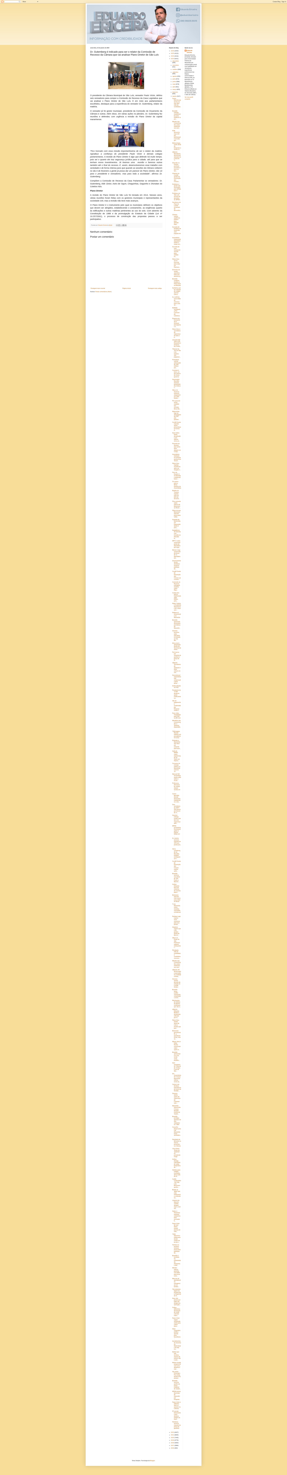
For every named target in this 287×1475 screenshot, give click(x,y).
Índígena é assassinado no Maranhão (176, 615)
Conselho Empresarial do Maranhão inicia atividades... (176, 1132)
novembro (176, 65)
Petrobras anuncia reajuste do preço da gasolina (176, 1425)
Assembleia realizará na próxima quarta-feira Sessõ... (176, 458)
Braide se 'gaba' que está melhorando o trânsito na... (176, 1194)
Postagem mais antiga (155, 288)
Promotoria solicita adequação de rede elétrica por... (176, 364)
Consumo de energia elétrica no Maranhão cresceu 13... (176, 767)
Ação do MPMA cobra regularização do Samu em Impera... (176, 756)
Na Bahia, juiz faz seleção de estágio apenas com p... (176, 291)
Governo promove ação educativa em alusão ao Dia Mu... (176, 635)
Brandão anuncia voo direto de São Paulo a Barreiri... (176, 877)
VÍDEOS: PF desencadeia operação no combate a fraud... (176, 973)
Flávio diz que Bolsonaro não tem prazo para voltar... (176, 514)
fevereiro (175, 92)
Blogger (152, 1460)
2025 (172, 53)
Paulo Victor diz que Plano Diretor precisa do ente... (176, 1227)
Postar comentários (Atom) (103, 291)
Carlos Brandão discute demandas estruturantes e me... (176, 798)
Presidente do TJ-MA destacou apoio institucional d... (176, 694)
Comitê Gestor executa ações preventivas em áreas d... (176, 426)
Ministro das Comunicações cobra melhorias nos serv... (176, 125)
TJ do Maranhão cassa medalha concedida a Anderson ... (176, 909)
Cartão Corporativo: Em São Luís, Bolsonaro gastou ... (176, 1183)
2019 (172, 1440)
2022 (172, 1432)
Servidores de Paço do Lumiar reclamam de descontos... (176, 207)
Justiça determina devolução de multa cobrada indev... (176, 1311)
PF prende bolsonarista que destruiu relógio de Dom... (176, 1415)
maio (174, 84)
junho (174, 81)
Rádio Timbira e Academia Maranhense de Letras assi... (176, 607)
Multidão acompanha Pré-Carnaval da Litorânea (176, 312)
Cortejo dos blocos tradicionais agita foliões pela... (176, 597)
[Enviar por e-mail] (117, 225)
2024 (172, 56)
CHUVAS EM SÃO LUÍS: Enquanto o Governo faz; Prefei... (176, 343)
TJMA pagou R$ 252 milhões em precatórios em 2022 (176, 735)
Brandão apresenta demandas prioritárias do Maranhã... (176, 624)
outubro (175, 69)
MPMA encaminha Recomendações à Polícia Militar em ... (176, 830)
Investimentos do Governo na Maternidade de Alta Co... (176, 1345)
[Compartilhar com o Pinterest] (125, 225)
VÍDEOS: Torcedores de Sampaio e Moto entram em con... (176, 667)
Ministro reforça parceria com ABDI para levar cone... (176, 1272)
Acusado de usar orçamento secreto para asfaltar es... (176, 251)
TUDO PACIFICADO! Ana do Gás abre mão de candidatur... (176, 103)
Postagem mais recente (98, 288)
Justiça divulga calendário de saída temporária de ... (176, 1163)
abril (174, 87)
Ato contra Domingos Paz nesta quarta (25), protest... (176, 1375)
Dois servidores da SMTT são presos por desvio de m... (176, 808)
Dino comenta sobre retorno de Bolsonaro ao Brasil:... (176, 505)
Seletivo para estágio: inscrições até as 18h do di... (176, 1173)
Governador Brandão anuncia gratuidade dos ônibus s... (176, 383)
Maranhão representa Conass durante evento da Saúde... (176, 1110)
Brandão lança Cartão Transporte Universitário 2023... (176, 994)
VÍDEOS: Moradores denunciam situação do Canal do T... (176, 156)
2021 (172, 1435)
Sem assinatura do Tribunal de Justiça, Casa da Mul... (176, 1067)
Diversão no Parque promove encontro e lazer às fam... (176, 167)
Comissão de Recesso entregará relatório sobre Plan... (176, 586)
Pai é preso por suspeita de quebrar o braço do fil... (176, 656)
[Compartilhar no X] (121, 225)
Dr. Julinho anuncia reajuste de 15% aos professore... (176, 842)
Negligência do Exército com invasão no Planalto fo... (176, 534)
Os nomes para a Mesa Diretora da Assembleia (176, 485)
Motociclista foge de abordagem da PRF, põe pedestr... (176, 415)
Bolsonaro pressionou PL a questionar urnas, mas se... (176, 1035)
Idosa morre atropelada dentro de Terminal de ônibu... (176, 646)
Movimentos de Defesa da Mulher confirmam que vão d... (176, 1004)
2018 (172, 1443)
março (175, 89)
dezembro (176, 61)
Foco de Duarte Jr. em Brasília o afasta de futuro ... (176, 476)
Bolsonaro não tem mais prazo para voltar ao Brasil (176, 898)
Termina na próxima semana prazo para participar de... (176, 1249)
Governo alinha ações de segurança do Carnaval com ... (176, 1098)
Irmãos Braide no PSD (176, 686)
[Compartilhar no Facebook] (123, 225)
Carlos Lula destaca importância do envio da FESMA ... (176, 1088)
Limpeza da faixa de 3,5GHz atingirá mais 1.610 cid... (176, 1204)
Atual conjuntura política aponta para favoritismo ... (176, 1333)
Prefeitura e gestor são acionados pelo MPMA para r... (176, 187)
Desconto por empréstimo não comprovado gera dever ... (176, 679)
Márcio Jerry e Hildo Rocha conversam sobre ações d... (176, 1045)
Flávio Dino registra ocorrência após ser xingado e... (176, 467)
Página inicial (126, 288)
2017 (172, 1445)
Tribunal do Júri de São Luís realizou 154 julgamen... (176, 353)
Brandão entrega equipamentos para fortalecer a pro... (176, 115)
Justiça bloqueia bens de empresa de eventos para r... (176, 888)
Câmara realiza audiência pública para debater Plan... (176, 219)
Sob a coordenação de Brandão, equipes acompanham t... (176, 853)
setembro (175, 72)
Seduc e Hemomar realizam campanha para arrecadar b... (176, 1216)
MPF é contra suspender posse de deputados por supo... (176, 544)
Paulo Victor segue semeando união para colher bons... (176, 1322)
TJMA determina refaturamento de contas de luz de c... (176, 1238)
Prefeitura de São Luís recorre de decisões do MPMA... (176, 197)
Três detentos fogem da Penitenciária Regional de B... (176, 1292)
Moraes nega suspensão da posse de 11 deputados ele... (176, 554)
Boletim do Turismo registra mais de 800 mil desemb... (176, 494)
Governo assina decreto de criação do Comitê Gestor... (176, 983)
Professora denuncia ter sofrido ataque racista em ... (176, 787)
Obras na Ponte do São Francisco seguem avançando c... (176, 942)
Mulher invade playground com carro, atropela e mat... (176, 1366)
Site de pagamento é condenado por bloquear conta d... (176, 705)
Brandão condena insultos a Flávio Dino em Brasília (176, 282)
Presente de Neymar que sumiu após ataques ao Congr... (176, 447)
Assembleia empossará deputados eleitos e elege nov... (176, 241)
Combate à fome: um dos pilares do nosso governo (176, 374)
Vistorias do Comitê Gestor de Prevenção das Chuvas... (176, 177)
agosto (175, 76)
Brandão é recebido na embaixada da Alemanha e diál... (176, 1260)
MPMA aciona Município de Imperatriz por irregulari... (176, 1395)
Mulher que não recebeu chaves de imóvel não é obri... (176, 1356)
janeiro (175, 96)
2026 (172, 51)
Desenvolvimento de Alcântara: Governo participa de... (176, 565)
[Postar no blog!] (119, 225)
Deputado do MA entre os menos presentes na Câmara (176, 1143)
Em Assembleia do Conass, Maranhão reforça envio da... (176, 1078)
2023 (172, 58)
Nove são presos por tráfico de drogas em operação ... (176, 1302)
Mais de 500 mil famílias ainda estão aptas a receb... (176, 777)
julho (174, 79)
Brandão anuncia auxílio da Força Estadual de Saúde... (176, 1385)
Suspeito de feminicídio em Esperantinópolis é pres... (176, 523)
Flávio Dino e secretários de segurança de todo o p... (176, 333)
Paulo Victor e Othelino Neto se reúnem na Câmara (176, 1405)
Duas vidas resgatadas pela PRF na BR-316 (176, 715)
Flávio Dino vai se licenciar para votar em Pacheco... (176, 263)
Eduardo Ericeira (189, 51)
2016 (172, 1448)
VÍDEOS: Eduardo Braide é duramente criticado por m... (176, 1013)
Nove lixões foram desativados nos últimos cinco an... (176, 437)
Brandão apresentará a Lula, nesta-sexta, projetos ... (176, 1056)
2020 (172, 1437)
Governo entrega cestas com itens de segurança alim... (176, 819)
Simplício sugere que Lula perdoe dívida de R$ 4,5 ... (176, 931)
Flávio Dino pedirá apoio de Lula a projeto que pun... (176, 1024)
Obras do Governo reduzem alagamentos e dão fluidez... (176, 394)
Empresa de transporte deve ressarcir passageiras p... (176, 322)
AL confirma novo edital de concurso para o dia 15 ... (176, 301)
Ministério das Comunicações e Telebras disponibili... (176, 724)
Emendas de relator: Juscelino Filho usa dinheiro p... (176, 273)
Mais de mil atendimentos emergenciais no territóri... (176, 1282)
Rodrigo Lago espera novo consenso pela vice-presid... (176, 920)
